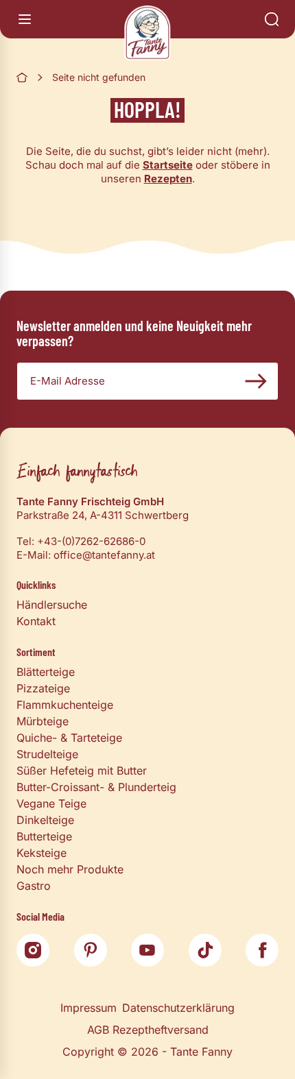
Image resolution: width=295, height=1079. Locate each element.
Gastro (33, 886)
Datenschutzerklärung (178, 1008)
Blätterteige (45, 672)
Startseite (168, 164)
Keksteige (41, 853)
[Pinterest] (90, 950)
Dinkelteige (45, 820)
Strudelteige (47, 754)
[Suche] (271, 19)
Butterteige (44, 836)
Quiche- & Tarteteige (69, 737)
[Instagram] (32, 950)
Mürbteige (42, 721)
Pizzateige (43, 688)
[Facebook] (262, 950)
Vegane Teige (51, 803)
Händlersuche (51, 604)
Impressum (88, 1008)
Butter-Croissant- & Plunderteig (96, 787)
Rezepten (168, 178)
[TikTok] (205, 950)
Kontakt (36, 621)
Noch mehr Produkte (69, 869)
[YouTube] (147, 950)
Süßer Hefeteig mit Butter (81, 770)
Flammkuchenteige (64, 705)
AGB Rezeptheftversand (148, 1029)
